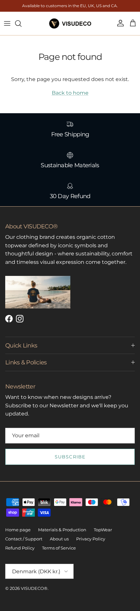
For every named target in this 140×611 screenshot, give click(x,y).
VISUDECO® (34, 588)
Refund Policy (20, 547)
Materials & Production (62, 529)
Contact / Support (23, 538)
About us (59, 538)
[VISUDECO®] (70, 23)
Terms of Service (59, 547)
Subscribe (70, 457)
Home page (18, 529)
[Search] (21, 23)
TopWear (103, 529)
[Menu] (7, 23)
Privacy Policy (90, 538)
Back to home (70, 93)
